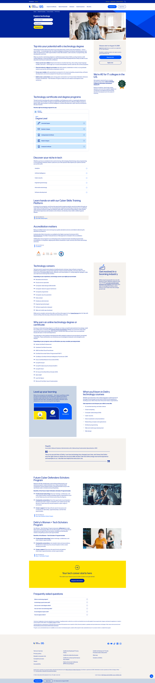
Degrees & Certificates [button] (51, 6)
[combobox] (43, 19)
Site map (95, 655)
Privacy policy (37, 653)
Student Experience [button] (80, 6)
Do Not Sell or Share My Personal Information (46, 671)
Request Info (112, 6)
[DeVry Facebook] (108, 644)
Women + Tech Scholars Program (42, 556)
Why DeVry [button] (89, 6)
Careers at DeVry (97, 657)
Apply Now (121, 6)
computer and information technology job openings (109, 283)
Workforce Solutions (119, 1)
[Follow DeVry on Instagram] (120, 644)
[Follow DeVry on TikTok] (114, 644)
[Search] (125, 2)
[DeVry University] (36, 7)
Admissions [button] (71, 6)
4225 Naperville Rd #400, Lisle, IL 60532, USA (111, 675)
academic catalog (52, 622)
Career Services (75, 313)
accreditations (38, 246)
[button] (151, 676)
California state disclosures (70, 655)
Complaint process (39, 658)
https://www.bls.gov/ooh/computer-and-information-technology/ (46, 625)
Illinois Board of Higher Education (73, 669)
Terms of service (38, 651)
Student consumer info (40, 656)
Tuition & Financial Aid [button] (63, 6)
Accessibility (37, 664)
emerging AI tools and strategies (59, 329)
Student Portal (113, 1)
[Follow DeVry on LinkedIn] (117, 644)
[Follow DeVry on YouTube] (111, 644)
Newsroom (108, 1)
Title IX (35, 661)
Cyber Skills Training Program (41, 218)
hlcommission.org (38, 235)
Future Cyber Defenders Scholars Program (44, 516)
